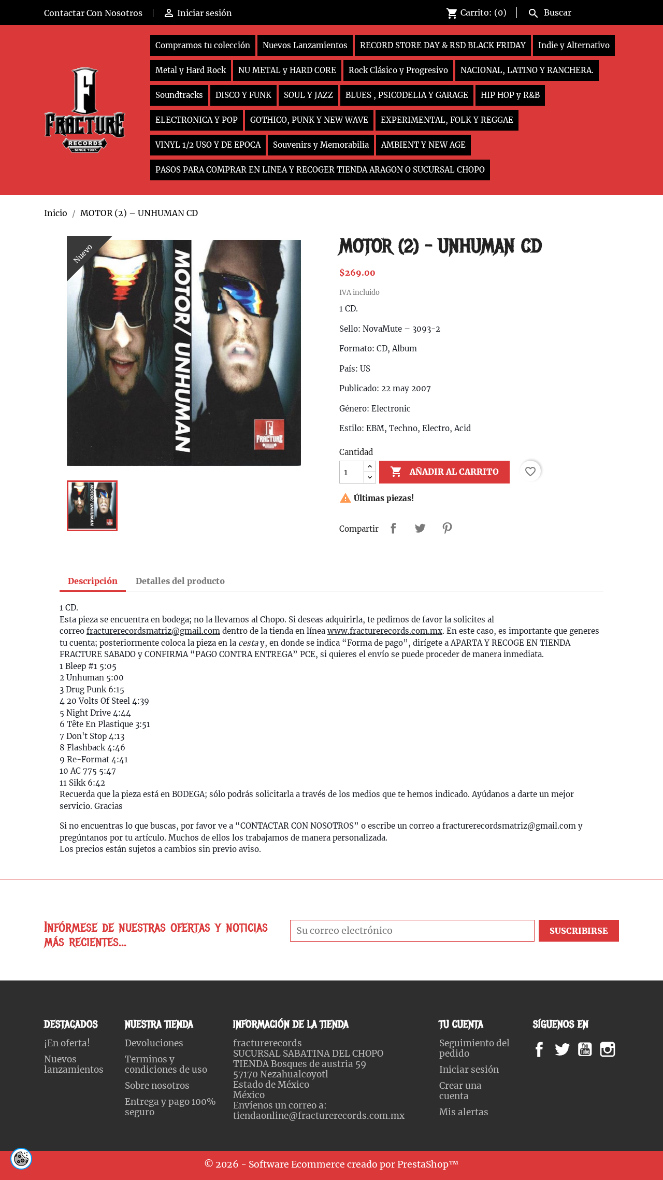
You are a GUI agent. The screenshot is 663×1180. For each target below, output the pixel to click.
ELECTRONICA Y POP (196, 120)
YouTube (593, 1049)
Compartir (393, 528)
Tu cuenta (461, 1024)
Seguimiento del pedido (474, 1048)
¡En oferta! (67, 1043)
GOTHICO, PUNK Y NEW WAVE (309, 120)
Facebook (549, 1049)
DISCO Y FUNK (243, 95)
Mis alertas (463, 1112)
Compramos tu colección (202, 45)
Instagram (620, 1049)
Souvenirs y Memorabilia (321, 145)
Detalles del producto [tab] (180, 581)
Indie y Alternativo (574, 45)
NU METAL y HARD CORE (287, 70)
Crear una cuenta (460, 1091)
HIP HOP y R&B (510, 95)
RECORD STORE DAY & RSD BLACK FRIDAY (443, 45)
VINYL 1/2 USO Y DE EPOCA (208, 145)
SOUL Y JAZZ (308, 95)
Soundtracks (179, 95)
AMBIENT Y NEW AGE (423, 145)
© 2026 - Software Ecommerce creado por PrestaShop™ (331, 1164)
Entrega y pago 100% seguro (170, 1107)
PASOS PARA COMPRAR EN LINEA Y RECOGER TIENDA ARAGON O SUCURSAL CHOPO (320, 170)
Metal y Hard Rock (190, 70)
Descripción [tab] (93, 581)
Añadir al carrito (444, 471)
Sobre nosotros (157, 1086)
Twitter (568, 1049)
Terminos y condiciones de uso (166, 1064)
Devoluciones (154, 1043)
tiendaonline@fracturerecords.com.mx (319, 1115)
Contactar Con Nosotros (93, 13)
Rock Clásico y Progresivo (398, 70)
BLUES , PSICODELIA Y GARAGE (406, 95)
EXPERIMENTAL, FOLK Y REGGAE (447, 120)
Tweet (420, 528)
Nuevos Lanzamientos (305, 45)
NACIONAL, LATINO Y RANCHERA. (527, 70)
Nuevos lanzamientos (74, 1064)
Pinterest (447, 528)
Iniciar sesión (469, 1069)
